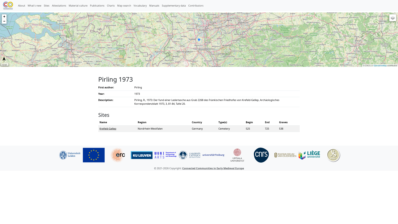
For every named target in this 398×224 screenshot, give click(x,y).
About (21, 5)
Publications (97, 5)
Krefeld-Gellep (108, 128)
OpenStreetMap (380, 65)
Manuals (154, 5)
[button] (4, 16)
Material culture (78, 5)
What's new (34, 5)
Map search (124, 5)
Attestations (59, 5)
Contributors (196, 5)
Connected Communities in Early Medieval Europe (213, 168)
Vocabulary (140, 5)
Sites (46, 5)
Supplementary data (174, 5)
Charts (111, 5)
